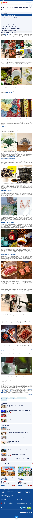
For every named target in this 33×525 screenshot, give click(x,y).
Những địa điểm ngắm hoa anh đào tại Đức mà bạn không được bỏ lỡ (18, 458)
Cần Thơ (27, 503)
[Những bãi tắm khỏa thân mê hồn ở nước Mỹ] (3, 428)
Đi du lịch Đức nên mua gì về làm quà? (13, 441)
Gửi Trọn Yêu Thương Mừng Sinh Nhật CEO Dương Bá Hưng (16, 419)
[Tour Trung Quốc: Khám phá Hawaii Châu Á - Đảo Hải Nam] (25, 471)
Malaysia (11, 503)
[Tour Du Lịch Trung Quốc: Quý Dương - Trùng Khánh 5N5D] (8, 471)
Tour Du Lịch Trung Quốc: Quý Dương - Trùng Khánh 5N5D (7, 478)
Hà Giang (21, 503)
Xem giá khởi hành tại (3, 0)
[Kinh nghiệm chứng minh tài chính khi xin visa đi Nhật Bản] (3, 437)
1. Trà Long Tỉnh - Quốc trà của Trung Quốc (8, 15)
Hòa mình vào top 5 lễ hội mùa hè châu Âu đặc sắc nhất (16, 454)
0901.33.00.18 (19, 492)
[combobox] (8, 481)
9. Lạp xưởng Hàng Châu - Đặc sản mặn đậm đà (8, 30)
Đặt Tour (13, 485)
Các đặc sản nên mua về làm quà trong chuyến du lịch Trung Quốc (17, 432)
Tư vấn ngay (3, 485)
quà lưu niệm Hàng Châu (4, 398)
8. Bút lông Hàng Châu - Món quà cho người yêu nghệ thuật (10, 28)
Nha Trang (24, 502)
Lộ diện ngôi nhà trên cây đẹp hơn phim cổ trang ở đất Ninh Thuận (17, 449)
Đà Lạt (27, 502)
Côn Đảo (21, 502)
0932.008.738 (27, 492)
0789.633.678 (5, 507)
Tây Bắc (18, 502)
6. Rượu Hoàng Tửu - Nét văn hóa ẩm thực (8, 24)
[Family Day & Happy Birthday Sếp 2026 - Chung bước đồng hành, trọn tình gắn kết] (3, 415)
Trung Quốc (10, 502)
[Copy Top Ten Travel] (30, 6)
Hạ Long (24, 503)
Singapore (7, 503)
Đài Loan (14, 502)
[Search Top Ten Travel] (27, 2)
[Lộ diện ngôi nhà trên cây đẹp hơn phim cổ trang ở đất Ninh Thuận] (3, 450)
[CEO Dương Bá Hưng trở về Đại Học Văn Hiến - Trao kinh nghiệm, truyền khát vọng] (3, 411)
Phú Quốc (18, 503)
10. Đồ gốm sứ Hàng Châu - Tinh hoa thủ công (8, 32)
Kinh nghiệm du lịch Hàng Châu (21, 398)
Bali (9, 503)
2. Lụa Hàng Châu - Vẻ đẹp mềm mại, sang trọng (9, 17)
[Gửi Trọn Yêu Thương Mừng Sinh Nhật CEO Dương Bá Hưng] (3, 420)
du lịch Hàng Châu (12, 156)
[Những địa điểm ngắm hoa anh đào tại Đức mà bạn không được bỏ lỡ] (3, 459)
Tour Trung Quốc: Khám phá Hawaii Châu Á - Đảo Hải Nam (24, 478)
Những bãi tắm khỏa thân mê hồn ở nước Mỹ (14, 428)
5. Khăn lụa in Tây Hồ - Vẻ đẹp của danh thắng (8, 22)
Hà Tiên (30, 503)
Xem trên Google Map (3, 492)
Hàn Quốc (4, 502)
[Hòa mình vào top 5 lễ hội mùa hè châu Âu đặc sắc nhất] (3, 454)
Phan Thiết (29, 502)
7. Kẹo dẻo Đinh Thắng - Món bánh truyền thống (8, 26)
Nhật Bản (7, 502)
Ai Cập (1, 502)
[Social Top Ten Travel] (31, 6)
